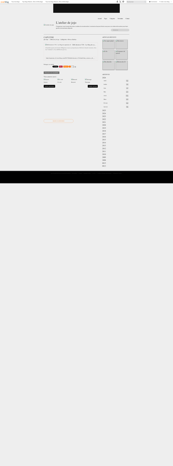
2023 (104, 116)
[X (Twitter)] (120, 2)
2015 (104, 139)
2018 (104, 131)
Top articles (74, 173)
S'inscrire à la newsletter (51, 72)
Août (105, 80)
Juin (105, 88)
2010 (104, 154)
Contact (127, 18)
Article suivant (93, 86)
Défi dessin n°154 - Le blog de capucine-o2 (84, 45)
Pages (105, 18)
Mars (105, 99)
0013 (104, 166)
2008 (104, 160)
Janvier (106, 107)
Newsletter (120, 18)
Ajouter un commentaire (58, 121)
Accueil (99, 18)
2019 (104, 128)
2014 (104, 142)
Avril (105, 95)
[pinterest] (123, 2)
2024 (104, 113)
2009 (104, 157)
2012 (104, 148)
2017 (104, 134)
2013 (104, 145)
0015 (104, 163)
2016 (104, 136)
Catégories (112, 18)
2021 (104, 122)
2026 (104, 77)
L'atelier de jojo (66, 22)
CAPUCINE (49, 37)
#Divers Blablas (72, 39)
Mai (105, 92)
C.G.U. (94, 173)
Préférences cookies (117, 173)
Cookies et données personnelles (104, 173)
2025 (104, 110)
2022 (104, 119)
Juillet (105, 84)
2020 (104, 125)
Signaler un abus (87, 173)
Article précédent (49, 86)
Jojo (59, 173)
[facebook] (117, 2)
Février (106, 103)
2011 (104, 151)
